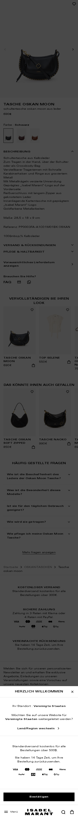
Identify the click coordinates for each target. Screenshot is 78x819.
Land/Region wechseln (36, 728)
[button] (63, 812)
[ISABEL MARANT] (39, 812)
